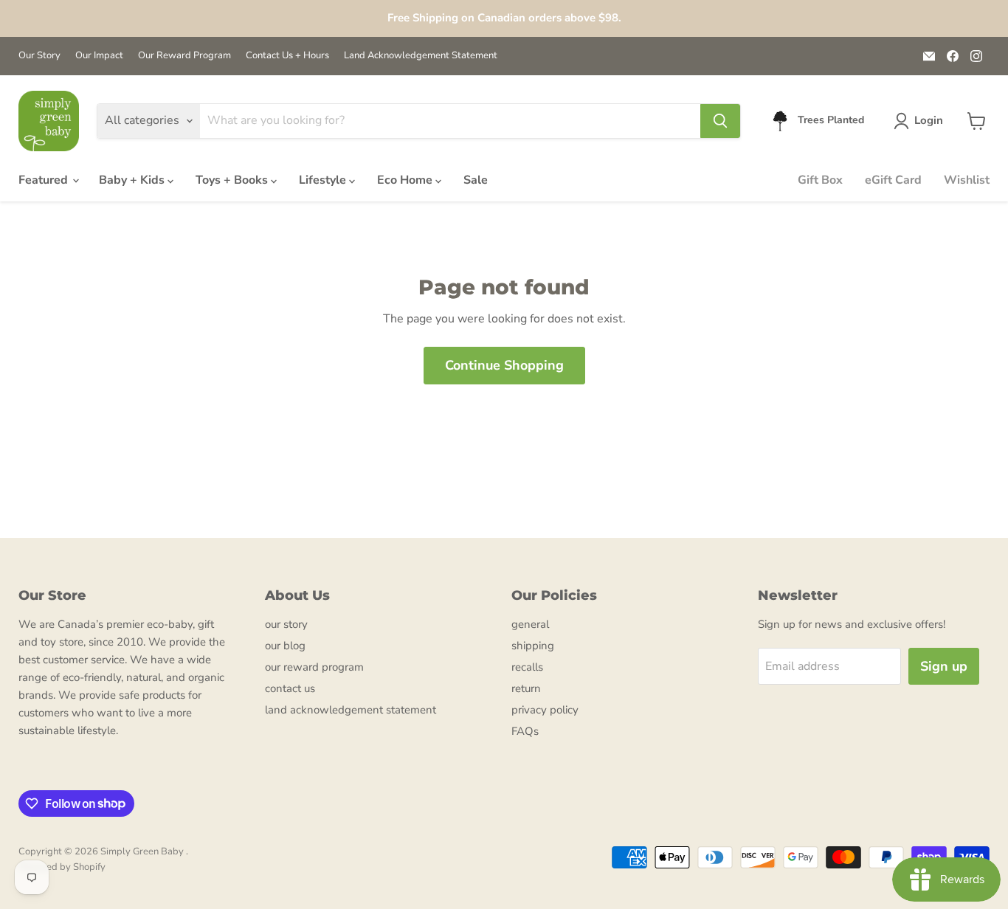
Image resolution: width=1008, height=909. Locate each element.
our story (286, 624)
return (526, 688)
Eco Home (406, 180)
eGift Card (893, 180)
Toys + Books (233, 180)
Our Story (39, 55)
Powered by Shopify (62, 867)
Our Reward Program (184, 55)
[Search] (720, 121)
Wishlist (967, 180)
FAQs (525, 731)
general (530, 624)
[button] (921, 121)
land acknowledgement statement (350, 709)
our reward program (314, 667)
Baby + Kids (133, 180)
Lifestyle (324, 180)
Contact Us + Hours (287, 55)
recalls (527, 667)
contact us (290, 688)
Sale (475, 180)
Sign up (943, 666)
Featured (44, 180)
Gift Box (820, 180)
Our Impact (99, 55)
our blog (285, 645)
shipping (532, 645)
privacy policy (545, 709)
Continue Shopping (504, 365)
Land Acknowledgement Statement (420, 55)
